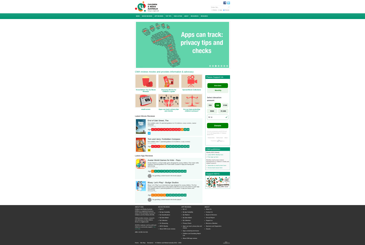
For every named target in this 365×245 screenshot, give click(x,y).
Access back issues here (215, 167)
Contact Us (209, 212)
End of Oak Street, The (158, 120)
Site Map (143, 242)
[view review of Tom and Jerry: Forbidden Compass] (141, 151)
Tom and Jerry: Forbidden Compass (164, 139)
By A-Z (162, 209)
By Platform (186, 215)
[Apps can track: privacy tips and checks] (182, 45)
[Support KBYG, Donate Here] (217, 188)
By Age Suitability (165, 212)
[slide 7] (227, 66)
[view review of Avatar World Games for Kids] (141, 168)
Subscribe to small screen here (217, 165)
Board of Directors (211, 215)
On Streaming (164, 223)
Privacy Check (187, 223)
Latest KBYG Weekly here (215, 154)
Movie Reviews (164, 207)
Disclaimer (150, 242)
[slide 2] (213, 66)
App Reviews (186, 207)
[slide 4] (219, 66)
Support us (209, 220)
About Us (208, 209)
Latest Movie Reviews (145, 116)
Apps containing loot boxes (191, 230)
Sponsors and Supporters (213, 226)
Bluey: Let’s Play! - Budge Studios (163, 182)
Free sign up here (213, 157)
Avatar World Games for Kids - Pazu (164, 160)
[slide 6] (224, 66)
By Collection (163, 220)
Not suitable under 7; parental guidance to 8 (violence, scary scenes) (169, 141)
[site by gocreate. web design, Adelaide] (226, 243)
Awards (208, 229)
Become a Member (211, 223)
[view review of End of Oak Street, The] (141, 133)
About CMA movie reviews (167, 229)
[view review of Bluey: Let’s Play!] (141, 190)
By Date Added (164, 217)
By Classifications (165, 215)
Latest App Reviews (144, 156)
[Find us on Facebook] (224, 2)
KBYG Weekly (164, 226)
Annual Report (210, 217)
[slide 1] (210, 66)
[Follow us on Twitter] (228, 2)
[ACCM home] (147, 11)
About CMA (139, 207)
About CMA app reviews (190, 238)
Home (137, 242)
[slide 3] (216, 66)
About (207, 207)
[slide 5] (221, 66)
